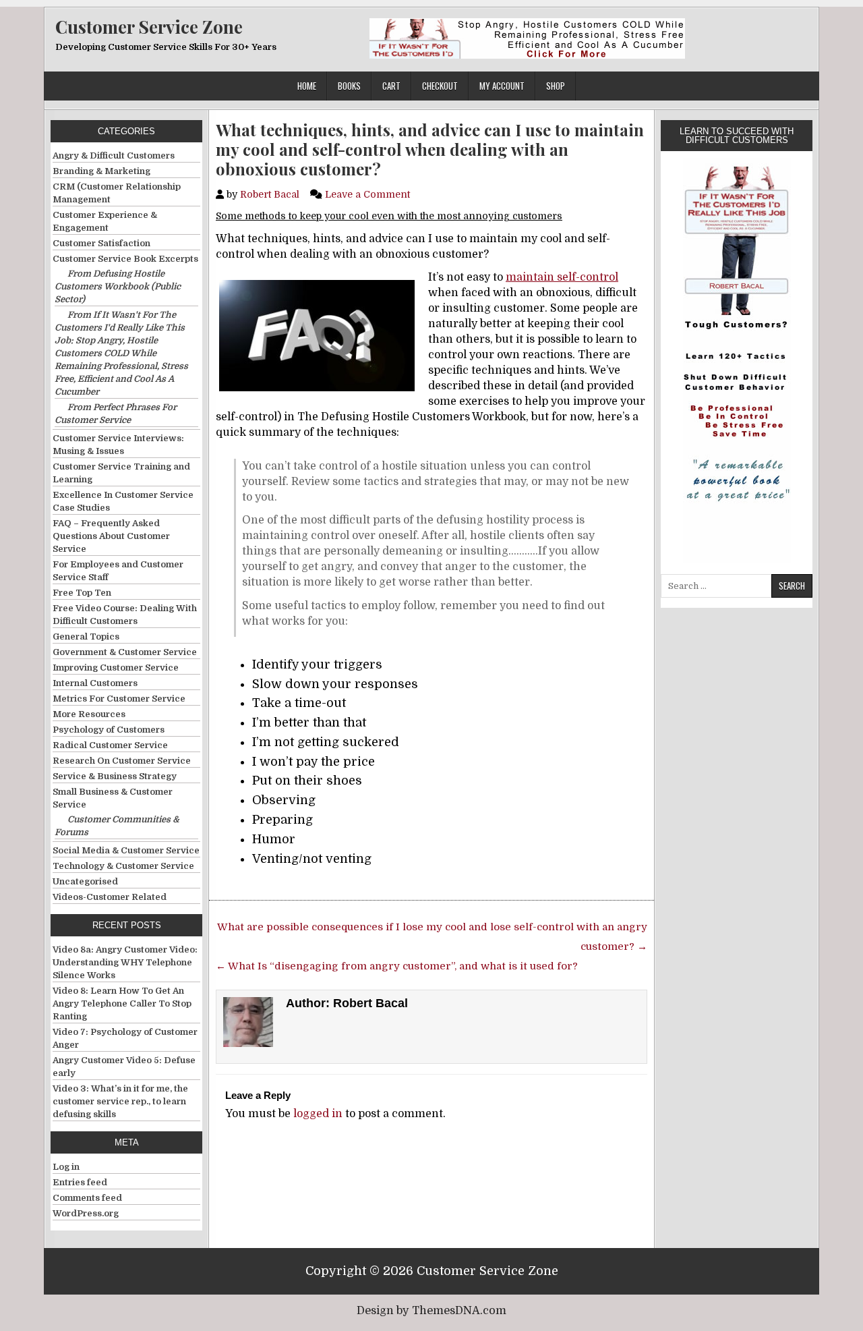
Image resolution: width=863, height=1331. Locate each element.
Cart (391, 85)
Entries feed (80, 1182)
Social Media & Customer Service (126, 850)
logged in (318, 1114)
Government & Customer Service (125, 652)
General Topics (86, 636)
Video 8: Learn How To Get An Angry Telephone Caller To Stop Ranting (122, 1003)
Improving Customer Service (116, 667)
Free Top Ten (82, 593)
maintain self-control (562, 277)
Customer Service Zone (149, 26)
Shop (555, 85)
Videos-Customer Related (110, 897)
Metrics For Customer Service (119, 698)
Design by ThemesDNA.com (431, 1310)
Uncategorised (85, 881)
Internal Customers (95, 683)
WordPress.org (86, 1213)
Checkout (440, 85)
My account (502, 85)
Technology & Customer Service (123, 866)
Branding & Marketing (101, 171)
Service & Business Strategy (115, 776)
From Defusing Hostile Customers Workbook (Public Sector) (118, 286)
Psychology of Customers (109, 730)
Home (306, 85)
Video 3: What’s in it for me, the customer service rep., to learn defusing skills (120, 1101)
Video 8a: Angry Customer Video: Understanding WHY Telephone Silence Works (125, 962)
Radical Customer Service (110, 745)
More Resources (89, 714)
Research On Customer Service (122, 761)
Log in (66, 1167)
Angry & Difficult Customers (114, 155)
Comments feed (87, 1198)
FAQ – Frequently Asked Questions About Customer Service (111, 536)
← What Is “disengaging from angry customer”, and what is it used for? (397, 966)
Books (349, 85)
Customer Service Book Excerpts (125, 259)
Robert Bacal (269, 194)
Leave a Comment (367, 194)
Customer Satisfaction (101, 243)
